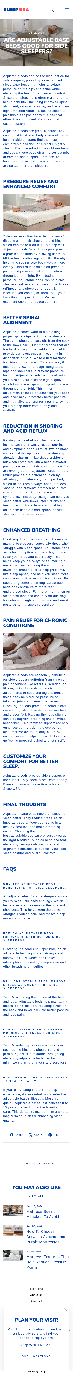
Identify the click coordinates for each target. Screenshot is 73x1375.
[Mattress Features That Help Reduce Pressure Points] (13, 1255)
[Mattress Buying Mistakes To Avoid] (13, 1210)
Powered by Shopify (36, 1371)
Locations (36, 1288)
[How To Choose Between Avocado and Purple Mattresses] (13, 1230)
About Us (36, 1294)
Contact (36, 1301)
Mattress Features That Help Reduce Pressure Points (47, 1262)
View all (36, 1196)
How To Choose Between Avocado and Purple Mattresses (46, 1236)
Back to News (39, 1163)
